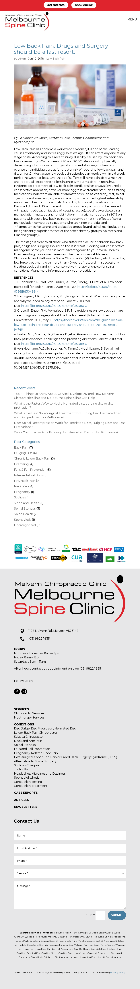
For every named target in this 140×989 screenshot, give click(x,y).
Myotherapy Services (29, 717)
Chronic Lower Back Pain (32, 458)
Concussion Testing (28, 782)
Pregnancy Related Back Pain (36, 753)
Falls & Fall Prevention (30, 469)
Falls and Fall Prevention (32, 749)
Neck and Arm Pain (28, 741)
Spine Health (23, 514)
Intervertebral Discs (28, 475)
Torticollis (21, 769)
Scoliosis (20, 497)
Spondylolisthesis (26, 777)
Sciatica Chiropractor (29, 736)
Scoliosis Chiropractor (29, 765)
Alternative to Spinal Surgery (35, 761)
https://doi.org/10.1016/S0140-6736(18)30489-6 (54, 344)
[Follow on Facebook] (17, 691)
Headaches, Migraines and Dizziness (39, 773)
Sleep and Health (27, 503)
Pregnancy (22, 492)
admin (22, 58)
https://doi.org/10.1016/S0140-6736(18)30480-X (54, 306)
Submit (117, 915)
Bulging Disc (23, 453)
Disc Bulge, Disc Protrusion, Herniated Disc (45, 728)
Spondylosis (22, 519)
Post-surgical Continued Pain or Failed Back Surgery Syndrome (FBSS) (65, 757)
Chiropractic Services (29, 713)
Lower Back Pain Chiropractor (35, 732)
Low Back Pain (55, 58)
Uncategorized (25, 525)
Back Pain (21, 447)
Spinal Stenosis (25, 508)
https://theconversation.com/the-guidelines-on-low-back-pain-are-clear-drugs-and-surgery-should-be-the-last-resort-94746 (68, 324)
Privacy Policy (117, 972)
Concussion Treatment (30, 786)
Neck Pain (21, 486)
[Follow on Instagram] (24, 691)
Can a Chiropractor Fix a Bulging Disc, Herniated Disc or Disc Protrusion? (66, 432)
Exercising (21, 464)
